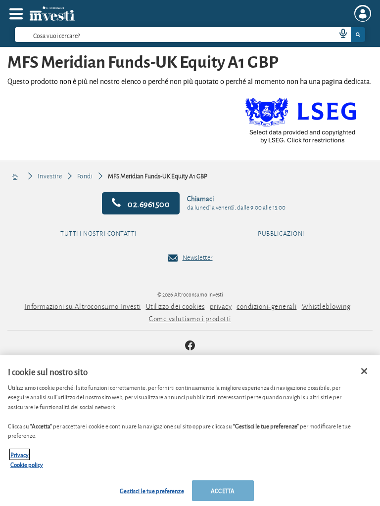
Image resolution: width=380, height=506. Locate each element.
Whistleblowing (326, 306)
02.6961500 (148, 203)
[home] (15, 175)
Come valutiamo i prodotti (190, 318)
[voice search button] (339, 34)
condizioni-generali (267, 306)
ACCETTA (223, 490)
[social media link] (190, 346)
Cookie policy (26, 464)
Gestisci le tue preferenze (152, 490)
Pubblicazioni (281, 233)
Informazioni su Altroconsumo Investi (83, 306)
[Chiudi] (364, 371)
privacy (221, 306)
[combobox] (190, 34)
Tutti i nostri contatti (98, 233)
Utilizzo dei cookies (175, 306)
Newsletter (198, 257)
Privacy (19, 454)
